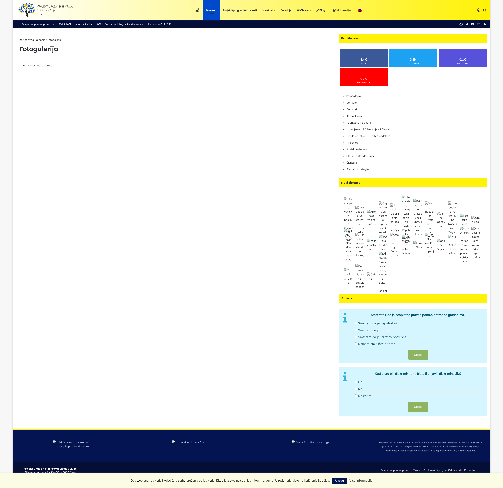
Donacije (351, 102)
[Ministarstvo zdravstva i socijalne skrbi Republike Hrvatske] (406, 219)
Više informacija (361, 480)
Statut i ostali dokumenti (361, 156)
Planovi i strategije (357, 169)
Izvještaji (267, 10)
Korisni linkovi (354, 115)
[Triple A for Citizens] (348, 276)
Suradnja (286, 10)
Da (360, 382)
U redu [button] (339, 480)
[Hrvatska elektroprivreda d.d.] (383, 244)
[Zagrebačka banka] (371, 244)
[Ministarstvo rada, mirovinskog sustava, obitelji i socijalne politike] (383, 276)
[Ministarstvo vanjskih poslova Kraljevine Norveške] (348, 219)
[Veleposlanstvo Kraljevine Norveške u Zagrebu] (452, 219)
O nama (210, 10)
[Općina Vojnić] (441, 244)
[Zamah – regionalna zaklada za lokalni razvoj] (348, 244)
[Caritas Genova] (441, 219)
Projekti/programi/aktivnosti (240, 10)
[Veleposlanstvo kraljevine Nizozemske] (359, 219)
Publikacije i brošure (358, 122)
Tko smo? (352, 142)
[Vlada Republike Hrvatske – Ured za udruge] (429, 219)
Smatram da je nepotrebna (378, 323)
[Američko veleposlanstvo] (371, 219)
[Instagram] (479, 24)
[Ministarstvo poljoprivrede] (406, 244)
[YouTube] (473, 24)
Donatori (351, 109)
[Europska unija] (464, 219)
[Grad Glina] (417, 244)
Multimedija (343, 10)
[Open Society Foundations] (394, 244)
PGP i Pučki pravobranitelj (74, 24)
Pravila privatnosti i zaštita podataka (368, 135)
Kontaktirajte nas (356, 149)
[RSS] (484, 24)
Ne (360, 389)
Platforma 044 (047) (160, 24)
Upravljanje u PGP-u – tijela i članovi (368, 129)
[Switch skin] (479, 10)
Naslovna (28, 39)
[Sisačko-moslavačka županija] (429, 244)
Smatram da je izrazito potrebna (382, 337)
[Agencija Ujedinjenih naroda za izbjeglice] (394, 219)
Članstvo (351, 162)
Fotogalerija (354, 95)
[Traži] (484, 10)
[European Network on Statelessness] (359, 276)
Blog (322, 10)
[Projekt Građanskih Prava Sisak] (45, 10)
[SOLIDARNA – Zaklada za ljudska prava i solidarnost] (464, 244)
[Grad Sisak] (475, 219)
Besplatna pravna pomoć (36, 24)
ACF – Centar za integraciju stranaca (118, 24)
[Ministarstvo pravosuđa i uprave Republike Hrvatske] (417, 219)
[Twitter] (467, 24)
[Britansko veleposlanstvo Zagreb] (359, 244)
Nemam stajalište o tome (376, 344)
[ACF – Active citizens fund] (452, 244)
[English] (359, 10)
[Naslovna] (197, 10)
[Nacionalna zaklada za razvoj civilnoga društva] (475, 244)
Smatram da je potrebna (376, 330)
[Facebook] (461, 24)
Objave (304, 10)
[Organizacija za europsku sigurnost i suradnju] (383, 219)
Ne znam (364, 396)
